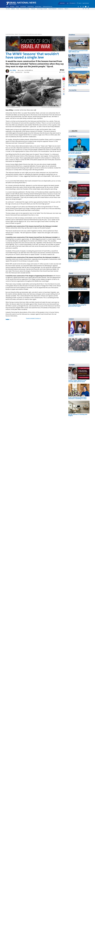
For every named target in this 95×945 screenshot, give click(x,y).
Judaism (13, 8)
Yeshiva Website (52, 8)
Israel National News (10, 34)
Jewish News (38, 6)
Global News (30, 6)
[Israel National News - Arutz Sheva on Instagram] (83, 7)
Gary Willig (13, 70)
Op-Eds (8, 8)
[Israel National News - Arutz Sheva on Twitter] (78, 7)
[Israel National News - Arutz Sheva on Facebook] (81, 7)
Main (7, 6)
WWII (12, 72)
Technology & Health (42, 8)
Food (17, 8)
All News (12, 6)
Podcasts (33, 8)
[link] (78, 51)
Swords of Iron (18, 72)
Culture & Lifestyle (24, 8)
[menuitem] (7, 7)
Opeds (16, 34)
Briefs (17, 6)
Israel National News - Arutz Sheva (17, 3)
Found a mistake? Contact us (33, 318)
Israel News (23, 6)
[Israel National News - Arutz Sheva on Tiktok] (88, 7)
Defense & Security (47, 6)
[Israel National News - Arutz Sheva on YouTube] (85, 7)
